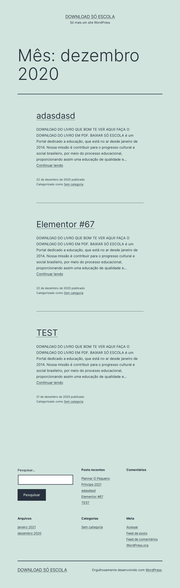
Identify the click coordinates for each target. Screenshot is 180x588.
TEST (47, 332)
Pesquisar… (26, 470)
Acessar (132, 527)
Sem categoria (73, 184)
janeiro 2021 (27, 527)
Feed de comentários (142, 539)
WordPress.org (137, 545)
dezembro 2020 (29, 533)
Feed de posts (136, 533)
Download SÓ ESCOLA (90, 16)
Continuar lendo (49, 165)
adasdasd (55, 115)
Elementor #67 (65, 224)
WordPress (154, 570)
